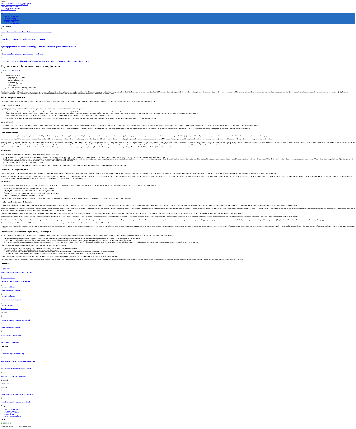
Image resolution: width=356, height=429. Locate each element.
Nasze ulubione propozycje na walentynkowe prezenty (18, 361)
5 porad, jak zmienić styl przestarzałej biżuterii (14, 5)
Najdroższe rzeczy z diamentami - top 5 (13, 353)
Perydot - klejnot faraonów (8, 10)
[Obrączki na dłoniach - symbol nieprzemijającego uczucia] (10, 423)
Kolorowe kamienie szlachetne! (10, 6)
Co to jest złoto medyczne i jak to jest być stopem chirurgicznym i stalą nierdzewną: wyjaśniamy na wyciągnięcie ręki (45, 61)
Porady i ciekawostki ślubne (12, 23)
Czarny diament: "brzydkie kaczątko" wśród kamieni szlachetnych (26, 32)
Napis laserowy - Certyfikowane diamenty (14, 376)
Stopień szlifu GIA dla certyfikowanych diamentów (16, 3)
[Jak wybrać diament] (1, 423)
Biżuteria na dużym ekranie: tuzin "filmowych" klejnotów (23, 39)
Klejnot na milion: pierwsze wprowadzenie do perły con (22, 54)
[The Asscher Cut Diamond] (5, 423)
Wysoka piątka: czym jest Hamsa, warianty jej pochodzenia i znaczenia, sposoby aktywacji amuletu (38, 47)
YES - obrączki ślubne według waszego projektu (16, 368)
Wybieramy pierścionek (11, 18)
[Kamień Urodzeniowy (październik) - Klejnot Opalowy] (9, 423)
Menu (2, 13)
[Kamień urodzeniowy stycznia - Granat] (7, 423)
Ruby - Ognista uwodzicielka (10, 342)
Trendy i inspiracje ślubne (11, 16)
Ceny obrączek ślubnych (11, 20)
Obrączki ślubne (9, 21)
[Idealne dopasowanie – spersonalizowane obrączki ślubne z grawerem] (3, 423)
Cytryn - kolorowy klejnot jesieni (10, 8)
